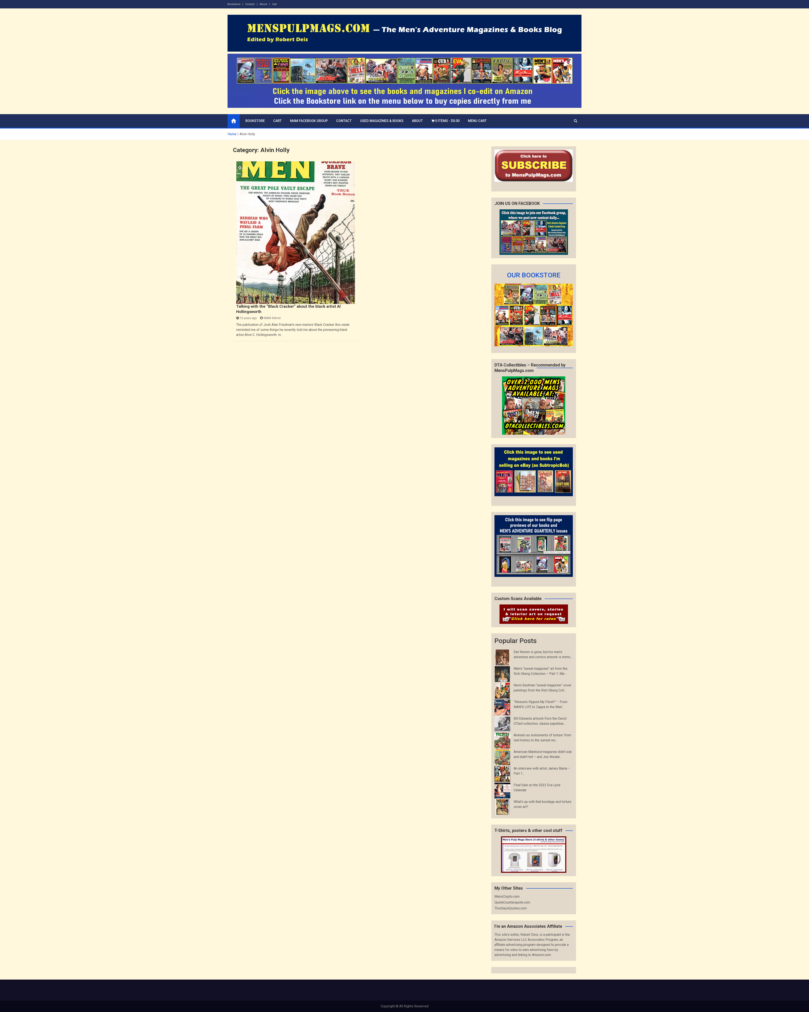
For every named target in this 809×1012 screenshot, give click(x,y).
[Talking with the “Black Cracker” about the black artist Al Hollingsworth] (295, 232)
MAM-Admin (272, 318)
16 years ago (248, 318)
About (263, 4)
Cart (274, 4)
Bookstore (234, 4)
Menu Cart (477, 121)
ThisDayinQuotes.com (510, 908)
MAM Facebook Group (309, 121)
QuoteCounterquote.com (512, 902)
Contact (250, 4)
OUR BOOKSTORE (533, 275)
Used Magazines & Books (381, 121)
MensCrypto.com (507, 896)
